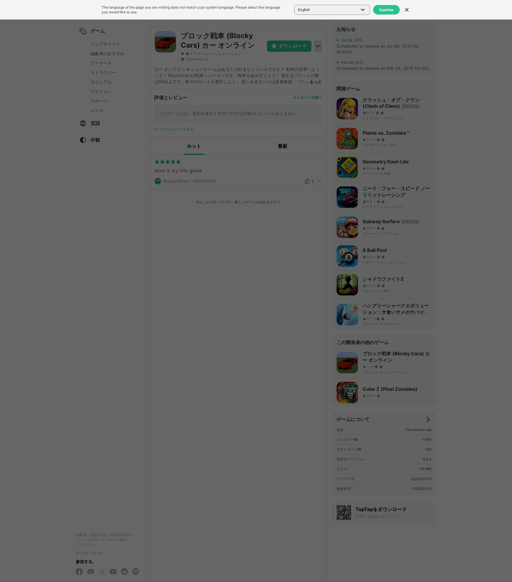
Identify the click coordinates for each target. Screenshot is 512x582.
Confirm (386, 10)
